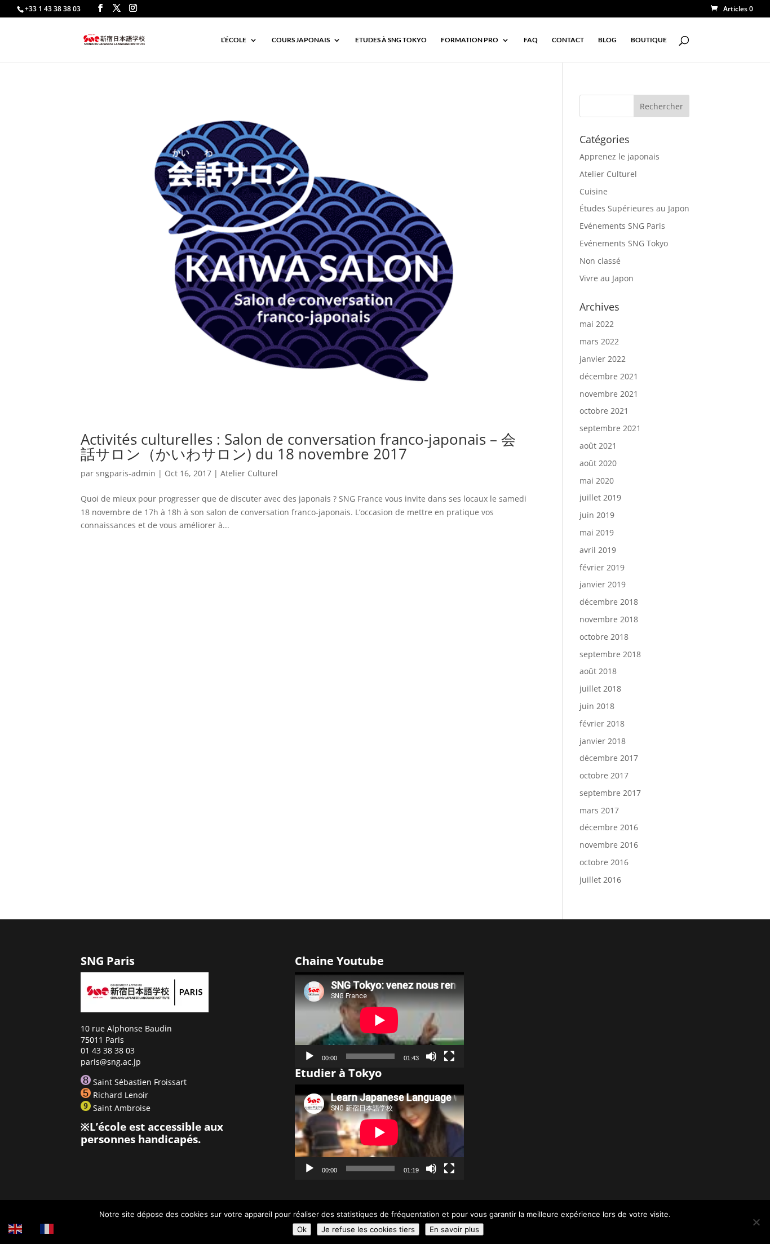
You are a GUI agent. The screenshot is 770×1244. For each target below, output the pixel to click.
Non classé (600, 260)
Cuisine (593, 191)
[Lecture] (309, 1056)
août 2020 (598, 463)
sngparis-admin (126, 473)
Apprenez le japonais (619, 156)
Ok (302, 1229)
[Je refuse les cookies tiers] (756, 1222)
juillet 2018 (600, 688)
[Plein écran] (449, 1056)
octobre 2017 (604, 775)
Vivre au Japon (606, 278)
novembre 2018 (608, 619)
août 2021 (598, 445)
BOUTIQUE (649, 40)
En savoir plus (454, 1229)
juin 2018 (596, 706)
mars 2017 (599, 810)
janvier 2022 (602, 358)
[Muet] (431, 1056)
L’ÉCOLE (233, 40)
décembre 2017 (608, 757)
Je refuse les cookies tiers (368, 1229)
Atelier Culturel (249, 473)
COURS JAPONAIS (301, 40)
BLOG (607, 40)
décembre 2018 (608, 601)
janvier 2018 (602, 741)
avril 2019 (597, 549)
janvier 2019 (602, 584)
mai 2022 (596, 323)
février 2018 (602, 723)
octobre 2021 (604, 410)
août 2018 (598, 671)
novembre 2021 (608, 393)
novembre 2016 (608, 844)
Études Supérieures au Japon (634, 208)
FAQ (531, 40)
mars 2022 (599, 341)
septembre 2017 (610, 792)
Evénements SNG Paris (622, 225)
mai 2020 (596, 480)
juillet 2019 (600, 497)
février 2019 (602, 567)
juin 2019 (596, 515)
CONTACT (568, 40)
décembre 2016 (608, 827)
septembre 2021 (610, 428)
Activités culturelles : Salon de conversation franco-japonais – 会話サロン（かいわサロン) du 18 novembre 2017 (298, 446)
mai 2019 (596, 532)
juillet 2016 (600, 879)
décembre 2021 (608, 376)
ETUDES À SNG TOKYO (391, 40)
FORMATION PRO (469, 40)
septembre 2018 (610, 654)
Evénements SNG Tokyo (623, 243)
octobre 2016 (604, 862)
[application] (379, 1020)
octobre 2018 (604, 636)
